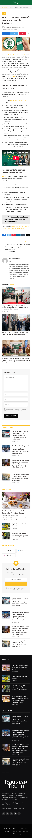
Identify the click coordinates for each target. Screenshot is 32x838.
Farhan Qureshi (11, 27)
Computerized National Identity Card (13, 55)
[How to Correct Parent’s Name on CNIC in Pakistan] (16, 44)
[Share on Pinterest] (22, 33)
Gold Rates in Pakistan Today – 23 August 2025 (23, 246)
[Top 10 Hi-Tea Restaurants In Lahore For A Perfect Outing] (16, 500)
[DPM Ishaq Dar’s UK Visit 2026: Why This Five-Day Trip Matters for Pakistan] (16, 322)
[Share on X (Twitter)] (14, 33)
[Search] (29, 3)
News (4, 13)
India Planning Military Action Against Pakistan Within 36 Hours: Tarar (20, 535)
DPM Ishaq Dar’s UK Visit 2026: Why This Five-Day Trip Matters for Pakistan (15, 333)
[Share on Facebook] (6, 33)
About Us (7, 831)
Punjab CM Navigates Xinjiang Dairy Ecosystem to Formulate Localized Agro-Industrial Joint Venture (15, 307)
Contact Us (14, 831)
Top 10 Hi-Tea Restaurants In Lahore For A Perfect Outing (13, 512)
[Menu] (3, 3)
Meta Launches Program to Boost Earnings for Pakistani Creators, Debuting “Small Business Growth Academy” (21, 449)
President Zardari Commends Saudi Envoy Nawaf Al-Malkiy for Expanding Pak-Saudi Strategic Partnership (16, 360)
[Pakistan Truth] (16, 2)
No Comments (6, 29)
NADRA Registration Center (18, 100)
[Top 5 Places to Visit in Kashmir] (6, 526)
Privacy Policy (16, 589)
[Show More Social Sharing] (28, 33)
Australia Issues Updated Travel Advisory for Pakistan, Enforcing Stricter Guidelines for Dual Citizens (20, 435)
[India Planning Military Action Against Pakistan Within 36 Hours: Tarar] (6, 535)
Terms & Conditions (24, 831)
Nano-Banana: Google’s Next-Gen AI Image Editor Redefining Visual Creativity (9, 248)
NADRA (13, 76)
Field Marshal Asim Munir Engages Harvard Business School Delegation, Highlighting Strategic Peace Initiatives (20, 463)
